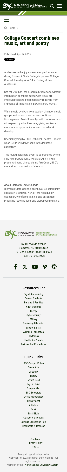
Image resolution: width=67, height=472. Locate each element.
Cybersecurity (34, 315)
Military (33, 319)
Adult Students (33, 306)
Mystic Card (33, 380)
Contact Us (33, 367)
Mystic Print (33, 384)
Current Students (33, 298)
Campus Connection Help (33, 421)
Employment (33, 401)
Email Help (33, 413)
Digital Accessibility (33, 294)
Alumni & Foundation (33, 332)
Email (33, 409)
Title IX (35, 446)
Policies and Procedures (33, 344)
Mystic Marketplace (33, 396)
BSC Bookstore (33, 392)
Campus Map (33, 388)
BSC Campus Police (33, 363)
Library (33, 375)
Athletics (33, 405)
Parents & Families (33, 302)
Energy (33, 311)
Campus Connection (33, 417)
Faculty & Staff (33, 327)
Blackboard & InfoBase (33, 426)
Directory (33, 371)
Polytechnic (33, 336)
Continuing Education (33, 323)
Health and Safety (33, 340)
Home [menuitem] (11, 27)
